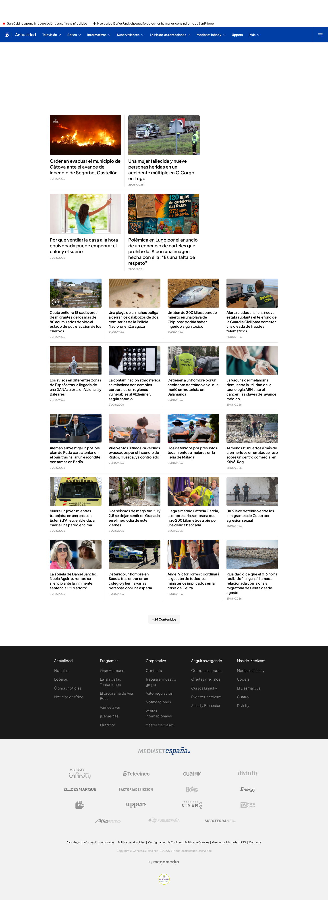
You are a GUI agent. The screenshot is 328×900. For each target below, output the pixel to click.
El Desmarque (249, 688)
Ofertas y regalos (205, 679)
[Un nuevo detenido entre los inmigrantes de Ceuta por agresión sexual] (252, 491)
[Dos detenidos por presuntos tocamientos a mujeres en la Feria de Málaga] (193, 428)
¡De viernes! (109, 716)
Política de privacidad (131, 842)
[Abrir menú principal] (320, 34)
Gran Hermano (112, 670)
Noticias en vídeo (69, 696)
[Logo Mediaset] (164, 753)
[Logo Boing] (192, 789)
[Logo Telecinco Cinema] (192, 805)
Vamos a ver (110, 707)
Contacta (154, 670)
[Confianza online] (164, 883)
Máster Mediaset (160, 725)
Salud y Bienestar (205, 705)
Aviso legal (73, 842)
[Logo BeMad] (80, 804)
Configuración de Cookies (164, 842)
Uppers (243, 679)
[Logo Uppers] (136, 804)
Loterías (61, 679)
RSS (243, 842)
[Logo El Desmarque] (80, 789)
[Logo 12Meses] (248, 805)
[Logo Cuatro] (192, 773)
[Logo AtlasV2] (108, 821)
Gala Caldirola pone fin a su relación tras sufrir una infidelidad (47, 23)
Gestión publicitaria (224, 842)
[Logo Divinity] (248, 773)
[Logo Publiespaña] (164, 820)
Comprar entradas (206, 670)
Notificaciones (158, 702)
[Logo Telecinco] (136, 773)
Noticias (61, 670)
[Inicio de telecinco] (7, 34)
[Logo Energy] (248, 789)
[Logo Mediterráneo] (220, 820)
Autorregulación (159, 693)
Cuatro (243, 696)
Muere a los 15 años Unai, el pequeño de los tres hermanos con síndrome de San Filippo (155, 23)
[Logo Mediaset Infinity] (80, 773)
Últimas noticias (67, 688)
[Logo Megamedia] (166, 862)
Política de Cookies (197, 842)
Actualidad (25, 35)
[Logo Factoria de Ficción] (136, 789)
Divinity (243, 705)
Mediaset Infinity (251, 670)
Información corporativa (98, 842)
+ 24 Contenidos (164, 619)
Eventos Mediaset (206, 696)
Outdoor (107, 725)
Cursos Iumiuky (204, 688)
